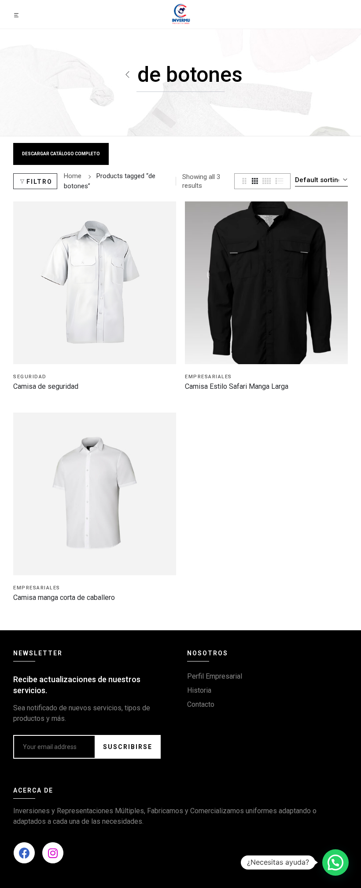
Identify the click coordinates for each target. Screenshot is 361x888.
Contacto (200, 704)
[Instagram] (53, 853)
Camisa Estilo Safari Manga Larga (236, 386)
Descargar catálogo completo (61, 153)
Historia (199, 690)
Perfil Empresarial (214, 676)
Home (72, 176)
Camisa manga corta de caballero (64, 597)
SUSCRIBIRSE (127, 746)
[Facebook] (24, 853)
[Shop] (127, 75)
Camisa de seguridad (45, 386)
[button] (335, 862)
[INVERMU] (180, 14)
